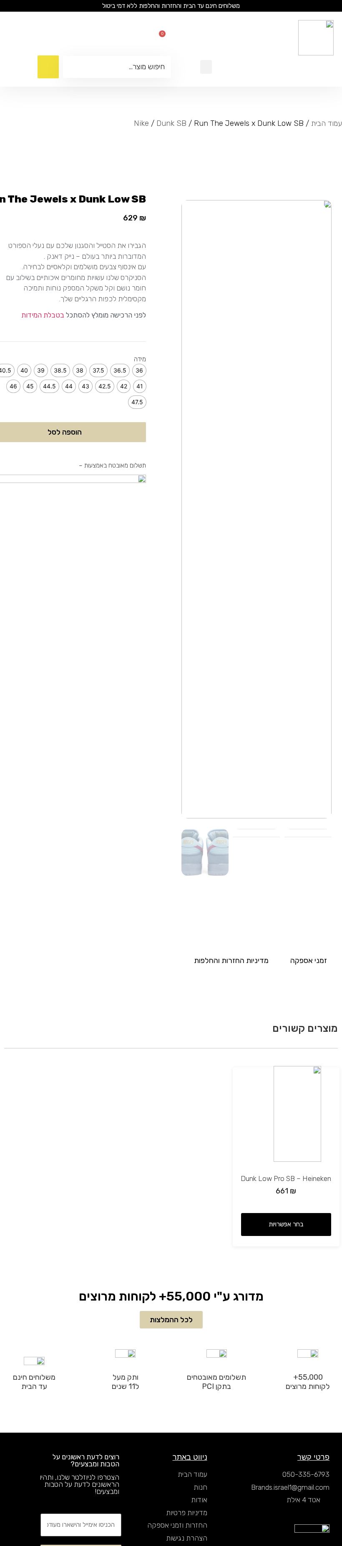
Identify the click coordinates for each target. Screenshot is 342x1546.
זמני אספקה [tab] (308, 960)
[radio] (139, 370)
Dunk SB (171, 123)
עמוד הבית (326, 123)
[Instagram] (138, 37)
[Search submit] (48, 66)
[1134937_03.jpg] (256, 509)
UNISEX (104, 216)
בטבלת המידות (42, 315)
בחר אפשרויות (286, 1224)
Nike (141, 123)
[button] (206, 67)
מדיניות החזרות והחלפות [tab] (231, 960)
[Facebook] (151, 37)
